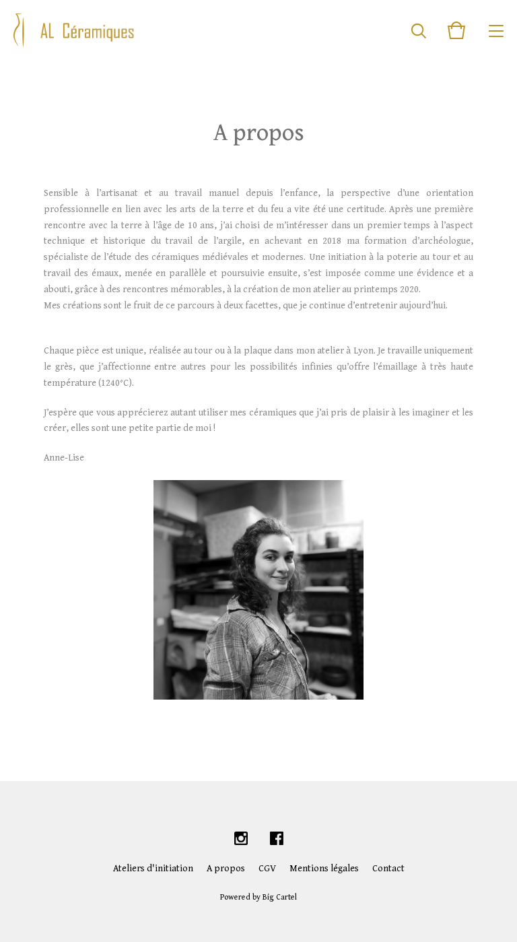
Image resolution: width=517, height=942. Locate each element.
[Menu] (496, 30)
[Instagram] (241, 839)
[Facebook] (277, 839)
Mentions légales (324, 868)
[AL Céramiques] (74, 30)
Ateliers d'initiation (153, 868)
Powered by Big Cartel (258, 897)
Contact (388, 868)
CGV (267, 868)
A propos (226, 868)
